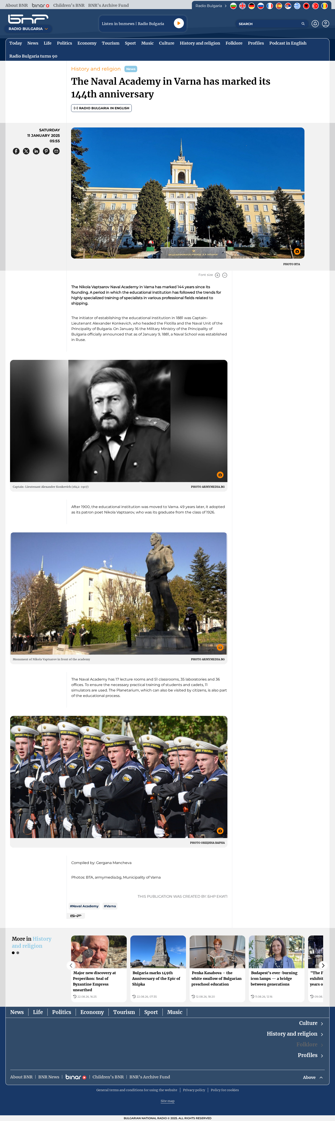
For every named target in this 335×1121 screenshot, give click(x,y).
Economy (92, 1012)
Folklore (306, 1044)
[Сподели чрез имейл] (56, 151)
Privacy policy (194, 1090)
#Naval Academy (84, 906)
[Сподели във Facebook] (16, 151)
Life (38, 1012)
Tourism (124, 1012)
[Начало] (28, 19)
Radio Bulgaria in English (104, 108)
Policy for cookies (225, 1090)
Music (174, 1012)
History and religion (96, 69)
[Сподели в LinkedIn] (36, 151)
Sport (151, 1012)
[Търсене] (303, 23)
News (17, 1012)
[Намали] (224, 275)
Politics (61, 1012)
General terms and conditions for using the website (136, 1090)
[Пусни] (179, 23)
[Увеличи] (217, 275)
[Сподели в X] (26, 151)
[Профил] (326, 24)
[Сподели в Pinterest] (46, 151)
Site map (168, 1101)
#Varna (110, 906)
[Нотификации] (315, 24)
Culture (308, 1023)
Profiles (307, 1055)
